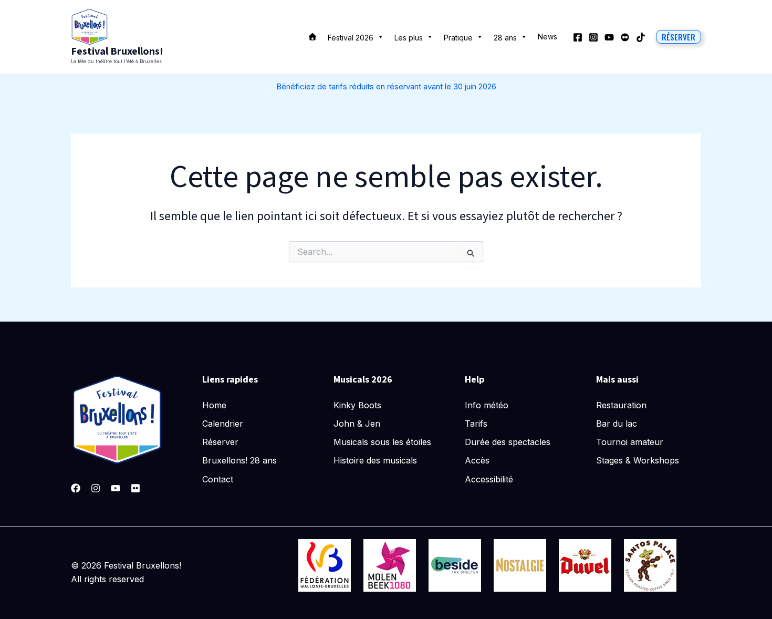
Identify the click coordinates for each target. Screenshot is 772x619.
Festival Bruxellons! (117, 51)
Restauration (621, 405)
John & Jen (356, 423)
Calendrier (222, 423)
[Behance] (625, 37)
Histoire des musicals (375, 460)
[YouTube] (609, 37)
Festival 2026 (350, 37)
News (547, 36)
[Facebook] (577, 37)
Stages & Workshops (637, 460)
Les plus (408, 37)
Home (214, 405)
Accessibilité (489, 479)
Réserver (220, 442)
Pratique (458, 37)
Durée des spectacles (507, 442)
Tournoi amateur (629, 442)
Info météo (486, 405)
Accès (477, 460)
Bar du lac (616, 423)
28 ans (505, 37)
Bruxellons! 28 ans (239, 460)
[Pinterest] (135, 488)
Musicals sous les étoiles (382, 442)
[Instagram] (593, 37)
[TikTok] (640, 37)
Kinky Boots (357, 405)
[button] (678, 37)
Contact (217, 479)
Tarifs (476, 423)
